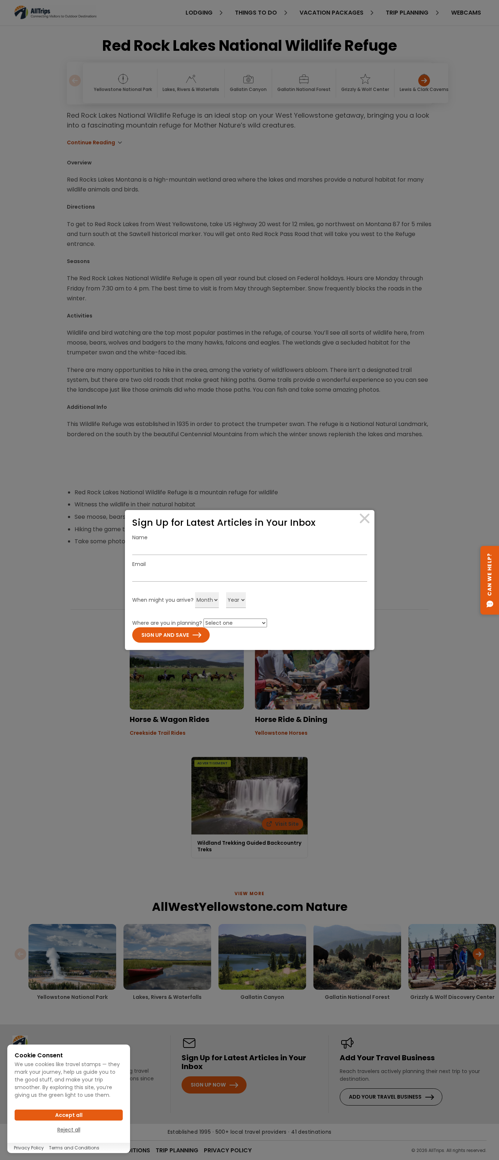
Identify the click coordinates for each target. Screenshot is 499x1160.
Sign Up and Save (165, 635)
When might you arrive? (163, 600)
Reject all (68, 1129)
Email (139, 564)
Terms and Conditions (74, 1148)
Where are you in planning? (167, 623)
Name (140, 537)
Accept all (69, 1115)
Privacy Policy (29, 1148)
